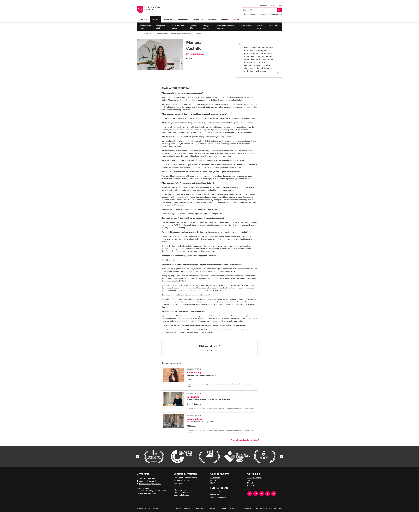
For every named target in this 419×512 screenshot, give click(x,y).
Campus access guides (183, 492)
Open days (214, 494)
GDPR (232, 508)
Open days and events (178, 26)
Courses (254, 14)
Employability (274, 25)
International (183, 19)
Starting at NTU (193, 26)
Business (211, 19)
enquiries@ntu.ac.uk (147, 481)
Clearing (143, 19)
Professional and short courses (225, 26)
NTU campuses (180, 490)
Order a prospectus (218, 497)
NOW (212, 483)
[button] (137, 456)
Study (154, 19)
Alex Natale (193, 396)
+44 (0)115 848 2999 (147, 478)
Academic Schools (254, 477)
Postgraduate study (161, 26)
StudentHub (215, 477)
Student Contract (245, 508)
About (235, 19)
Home (146, 34)
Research (264, 14)
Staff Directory (276, 14)
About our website (183, 508)
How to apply (259, 26)
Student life (167, 19)
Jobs (280, 5)
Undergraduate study (145, 26)
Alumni (224, 19)
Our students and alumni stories (175, 34)
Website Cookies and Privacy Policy (269, 508)
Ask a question (216, 492)
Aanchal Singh (194, 372)
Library (213, 480)
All (246, 14)
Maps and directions (182, 495)
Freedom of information (217, 508)
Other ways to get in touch (150, 484)
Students (263, 5)
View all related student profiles (244, 440)
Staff (272, 5)
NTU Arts (251, 485)
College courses (206, 26)
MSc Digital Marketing (195, 54)
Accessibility (199, 508)
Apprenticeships (245, 25)
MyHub (250, 483)
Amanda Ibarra (194, 418)
